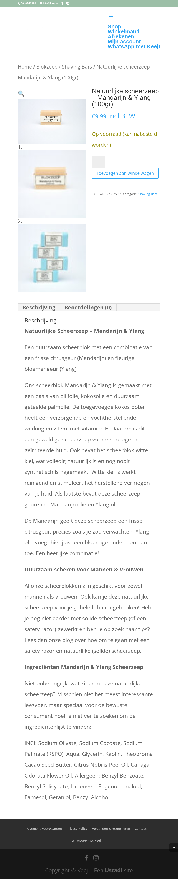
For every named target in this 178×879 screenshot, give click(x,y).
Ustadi (113, 870)
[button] (21, 93)
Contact (141, 829)
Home (25, 66)
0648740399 (28, 3)
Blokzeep (47, 66)
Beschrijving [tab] (38, 307)
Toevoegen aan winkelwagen (125, 173)
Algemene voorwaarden (44, 829)
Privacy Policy (77, 829)
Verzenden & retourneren (111, 829)
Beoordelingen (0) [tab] (88, 307)
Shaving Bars (77, 66)
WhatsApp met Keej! (87, 840)
